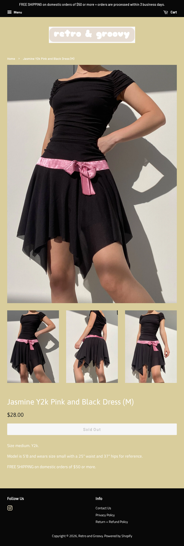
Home (11, 59)
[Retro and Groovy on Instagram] (9, 509)
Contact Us (103, 508)
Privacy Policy (105, 515)
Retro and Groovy (90, 536)
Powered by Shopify (118, 536)
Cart (173, 12)
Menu (17, 12)
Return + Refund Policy (112, 521)
